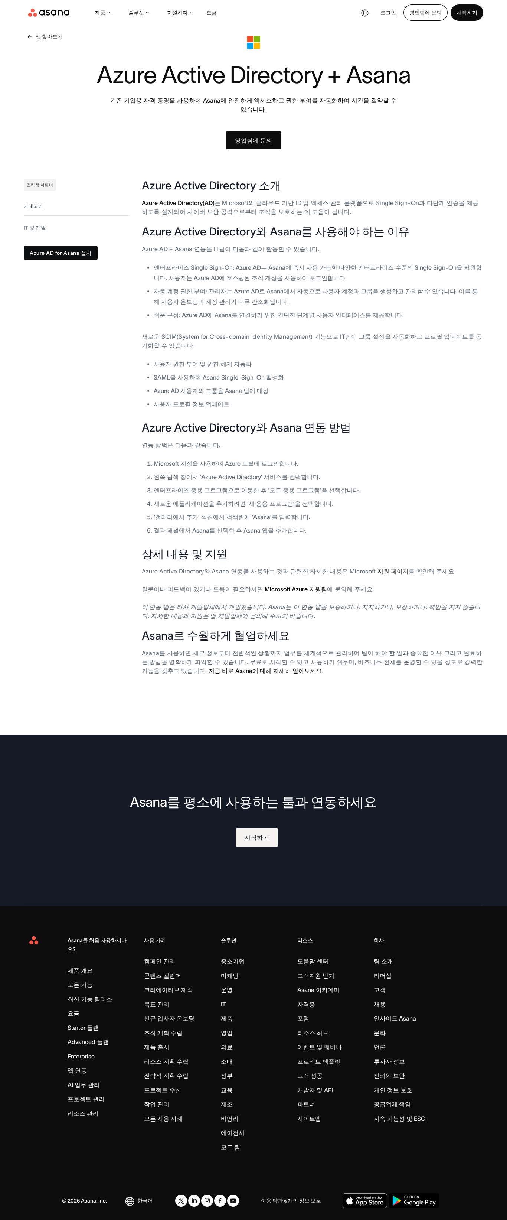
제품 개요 (80, 970)
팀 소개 (383, 961)
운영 (227, 989)
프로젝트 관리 (86, 1099)
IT (223, 1004)
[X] (181, 1201)
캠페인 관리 (159, 961)
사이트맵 (309, 1118)
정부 (227, 1075)
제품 (100, 13)
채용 (380, 1004)
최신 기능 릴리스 (90, 999)
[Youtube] (233, 1201)
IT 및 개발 (35, 228)
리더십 (383, 975)
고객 (380, 989)
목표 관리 (156, 1004)
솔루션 (136, 13)
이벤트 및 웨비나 (319, 1047)
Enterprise (81, 1056)
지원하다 (177, 13)
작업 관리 (156, 1104)
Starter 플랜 (83, 1027)
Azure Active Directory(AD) (178, 202)
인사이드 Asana (395, 1018)
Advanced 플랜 (88, 1041)
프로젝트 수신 (162, 1090)
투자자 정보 (389, 1061)
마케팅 (230, 975)
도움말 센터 (312, 961)
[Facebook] (220, 1201)
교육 (227, 1090)
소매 (227, 1061)
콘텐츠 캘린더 (162, 975)
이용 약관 (272, 1201)
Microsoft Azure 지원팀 (296, 589)
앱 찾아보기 (49, 36)
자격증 (306, 1004)
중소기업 (233, 961)
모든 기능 (80, 984)
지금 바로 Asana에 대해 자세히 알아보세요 (265, 670)
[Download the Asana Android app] (414, 1200)
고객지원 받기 (315, 975)
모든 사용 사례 (163, 1118)
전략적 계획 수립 (166, 1075)
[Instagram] (207, 1201)
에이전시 (233, 1132)
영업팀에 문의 (425, 13)
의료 (227, 1047)
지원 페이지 (393, 571)
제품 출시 (156, 1047)
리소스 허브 (312, 1032)
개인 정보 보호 (393, 1090)
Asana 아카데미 (318, 989)
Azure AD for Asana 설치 (61, 253)
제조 (227, 1104)
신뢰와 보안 (389, 1075)
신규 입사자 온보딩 (169, 1018)
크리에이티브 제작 (168, 989)
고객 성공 (310, 1075)
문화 (380, 1032)
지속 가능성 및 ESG (399, 1118)
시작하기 (467, 13)
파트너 (306, 1104)
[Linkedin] (194, 1201)
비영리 (230, 1118)
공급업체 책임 (392, 1104)
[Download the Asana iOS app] (365, 1200)
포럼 (303, 1018)
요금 (211, 13)
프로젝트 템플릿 (318, 1061)
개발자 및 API (315, 1090)
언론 (380, 1047)
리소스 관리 (83, 1113)
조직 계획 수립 (163, 1032)
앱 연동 (77, 1070)
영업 (227, 1032)
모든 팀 (230, 1147)
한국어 (145, 1201)
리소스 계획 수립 (166, 1061)
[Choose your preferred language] (365, 12)
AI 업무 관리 (84, 1084)
